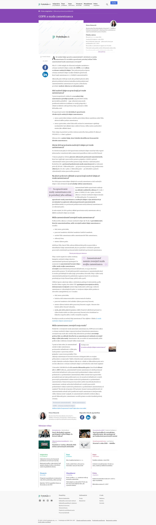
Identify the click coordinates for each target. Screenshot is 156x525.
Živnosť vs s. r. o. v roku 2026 (93, 37)
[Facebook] (43, 500)
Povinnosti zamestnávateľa (62, 402)
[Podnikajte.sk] (45, 4)
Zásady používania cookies (83, 520)
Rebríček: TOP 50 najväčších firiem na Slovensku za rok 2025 (50, 484)
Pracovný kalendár (64, 512)
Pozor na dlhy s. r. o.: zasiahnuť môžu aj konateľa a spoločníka (77, 478)
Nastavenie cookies (111, 520)
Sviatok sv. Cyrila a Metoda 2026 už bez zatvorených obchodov (64, 446)
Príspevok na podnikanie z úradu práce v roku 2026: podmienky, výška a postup (51, 479)
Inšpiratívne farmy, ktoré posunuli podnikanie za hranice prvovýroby (49, 459)
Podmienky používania (98, 520)
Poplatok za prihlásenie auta (67, 510)
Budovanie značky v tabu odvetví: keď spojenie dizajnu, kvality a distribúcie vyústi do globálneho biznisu (50, 465)
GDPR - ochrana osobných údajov (64, 406)
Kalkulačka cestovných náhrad (67, 501)
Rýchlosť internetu (64, 505)
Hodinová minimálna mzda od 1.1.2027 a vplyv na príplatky (104, 479)
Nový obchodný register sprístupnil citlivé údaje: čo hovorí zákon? (62, 434)
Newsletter (82, 501)
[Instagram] (47, 500)
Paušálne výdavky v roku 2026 (101, 460)
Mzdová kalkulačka (64, 498)
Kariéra (102, 501)
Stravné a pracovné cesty (99, 441)
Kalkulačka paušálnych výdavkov (68, 503)
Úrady (81, 498)
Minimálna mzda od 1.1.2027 (100, 484)
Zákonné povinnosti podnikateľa (63, 11)
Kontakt (102, 503)
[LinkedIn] (40, 500)
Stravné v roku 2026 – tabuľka (104, 443)
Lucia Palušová (110, 441)
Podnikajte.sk (62, 520)
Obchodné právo (56, 430)
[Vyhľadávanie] (107, 4)
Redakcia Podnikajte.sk (110, 430)
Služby (114, 3)
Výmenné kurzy (63, 508)
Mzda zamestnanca (79, 402)
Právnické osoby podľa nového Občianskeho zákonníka (101, 48)
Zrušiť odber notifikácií (44, 522)
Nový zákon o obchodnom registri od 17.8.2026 (98, 45)
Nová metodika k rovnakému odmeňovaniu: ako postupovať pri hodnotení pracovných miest (105, 434)
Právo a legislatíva (46, 11)
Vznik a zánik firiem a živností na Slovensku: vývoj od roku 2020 (75, 464)
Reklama (102, 498)
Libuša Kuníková (65, 430)
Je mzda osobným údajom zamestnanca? (93, 347)
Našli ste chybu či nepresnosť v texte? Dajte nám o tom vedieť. (69, 408)
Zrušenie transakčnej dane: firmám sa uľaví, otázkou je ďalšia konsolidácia (103, 464)
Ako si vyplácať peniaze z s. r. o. (74, 460)
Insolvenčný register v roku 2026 (95, 39)
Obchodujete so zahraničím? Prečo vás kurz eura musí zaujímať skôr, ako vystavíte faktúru (76, 483)
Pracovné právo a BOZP (99, 430)
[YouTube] (51, 500)
